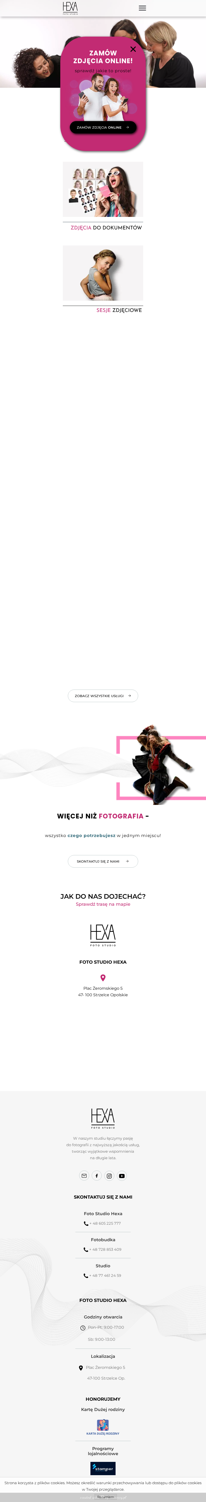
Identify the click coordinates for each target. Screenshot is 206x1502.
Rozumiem (105, 1497)
